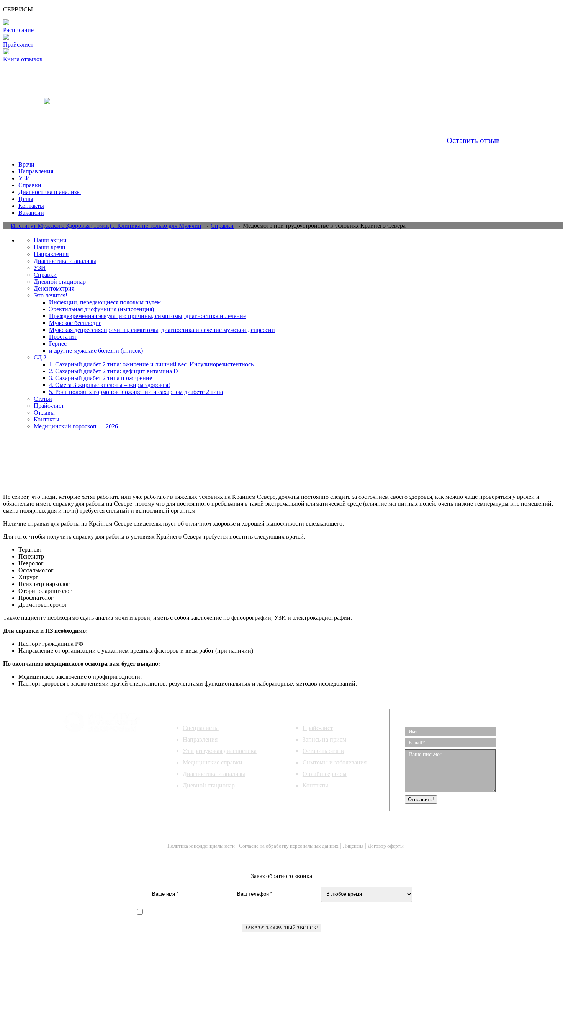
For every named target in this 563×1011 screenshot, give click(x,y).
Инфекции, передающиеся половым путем (105, 302)
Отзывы (44, 412)
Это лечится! (50, 295)
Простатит (63, 336)
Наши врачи (49, 247)
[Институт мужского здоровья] (47, 96)
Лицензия (353, 846)
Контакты (31, 206)
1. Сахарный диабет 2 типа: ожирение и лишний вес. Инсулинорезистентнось (151, 364)
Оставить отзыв (473, 140)
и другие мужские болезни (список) (96, 350)
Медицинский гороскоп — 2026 (76, 426)
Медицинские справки (212, 762)
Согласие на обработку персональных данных (289, 846)
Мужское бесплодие (75, 323)
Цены (25, 199)
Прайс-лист (49, 405)
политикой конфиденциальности (230, 912)
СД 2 (40, 357)
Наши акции (50, 240)
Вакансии (31, 212)
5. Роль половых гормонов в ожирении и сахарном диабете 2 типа (136, 392)
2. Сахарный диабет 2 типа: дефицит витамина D (113, 371)
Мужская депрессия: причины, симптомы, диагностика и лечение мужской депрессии (162, 330)
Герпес (58, 343)
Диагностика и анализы (49, 192)
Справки (29, 185)
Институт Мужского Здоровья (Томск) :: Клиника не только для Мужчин (106, 225)
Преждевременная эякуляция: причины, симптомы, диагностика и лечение (147, 316)
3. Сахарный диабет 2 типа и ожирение (100, 378)
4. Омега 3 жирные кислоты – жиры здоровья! (109, 385)
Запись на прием (324, 739)
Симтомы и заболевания (335, 762)
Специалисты (201, 728)
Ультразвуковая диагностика (220, 751)
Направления (35, 171)
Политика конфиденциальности (201, 846)
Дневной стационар (60, 281)
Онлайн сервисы (325, 774)
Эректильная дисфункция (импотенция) (101, 309)
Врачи (26, 164)
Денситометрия (54, 288)
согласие (303, 912)
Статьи (43, 398)
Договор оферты (386, 846)
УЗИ (24, 178)
